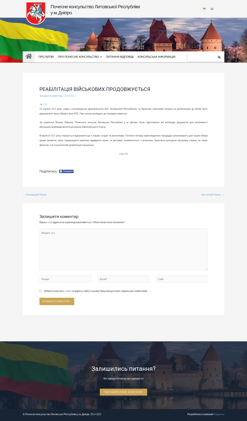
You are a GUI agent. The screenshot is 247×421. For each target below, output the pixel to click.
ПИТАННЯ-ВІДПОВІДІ (120, 57)
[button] (80, 57)
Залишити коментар (50, 95)
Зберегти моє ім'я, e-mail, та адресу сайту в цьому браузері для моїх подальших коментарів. (96, 291)
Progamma (219, 414)
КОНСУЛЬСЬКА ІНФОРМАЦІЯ (156, 57)
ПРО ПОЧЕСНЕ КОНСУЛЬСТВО (78, 57)
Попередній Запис (35, 194)
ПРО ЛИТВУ (46, 57)
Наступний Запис (212, 194)
